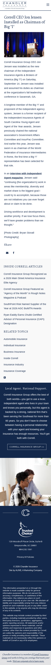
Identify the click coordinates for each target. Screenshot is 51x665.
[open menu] (48, 5)
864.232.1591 (25, 549)
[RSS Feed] (5, 377)
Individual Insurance (14, 345)
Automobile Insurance (15, 339)
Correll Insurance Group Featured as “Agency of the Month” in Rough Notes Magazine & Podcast (24, 293)
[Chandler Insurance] (14, 5)
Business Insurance (14, 351)
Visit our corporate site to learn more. (28, 661)
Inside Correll (11, 358)
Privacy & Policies (25, 557)
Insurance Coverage (15, 371)
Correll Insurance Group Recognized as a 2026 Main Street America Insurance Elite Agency (25, 278)
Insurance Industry (14, 364)
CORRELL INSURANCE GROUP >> (27, 447)
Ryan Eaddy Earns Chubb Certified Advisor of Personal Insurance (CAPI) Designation (24, 319)
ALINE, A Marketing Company (29, 570)
